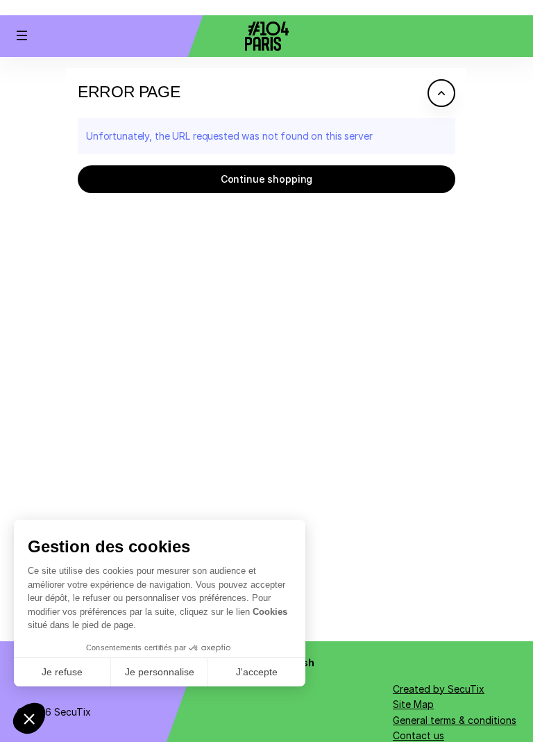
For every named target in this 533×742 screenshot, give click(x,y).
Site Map (413, 704)
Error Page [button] (129, 92)
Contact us (418, 735)
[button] (22, 35)
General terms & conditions (454, 720)
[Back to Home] (266, 36)
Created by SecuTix (438, 689)
